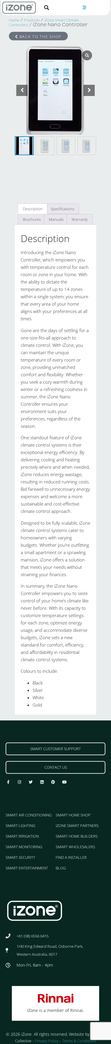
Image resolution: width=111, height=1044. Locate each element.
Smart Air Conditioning (29, 815)
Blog (61, 868)
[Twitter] (30, 782)
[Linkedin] (42, 782)
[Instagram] (19, 782)
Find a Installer (71, 857)
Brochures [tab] (32, 219)
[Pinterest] (53, 782)
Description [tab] (33, 208)
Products (32, 20)
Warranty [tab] (80, 219)
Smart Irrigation (22, 836)
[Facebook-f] (8, 782)
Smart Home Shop (73, 815)
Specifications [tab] (62, 208)
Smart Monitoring (24, 846)
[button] (47, 8)
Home (14, 20)
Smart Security (20, 857)
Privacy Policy (46, 1040)
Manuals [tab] (56, 219)
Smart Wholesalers (75, 846)
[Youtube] (64, 782)
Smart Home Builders (77, 836)
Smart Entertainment (27, 868)
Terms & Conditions (79, 1040)
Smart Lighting (20, 825)
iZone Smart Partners (77, 825)
